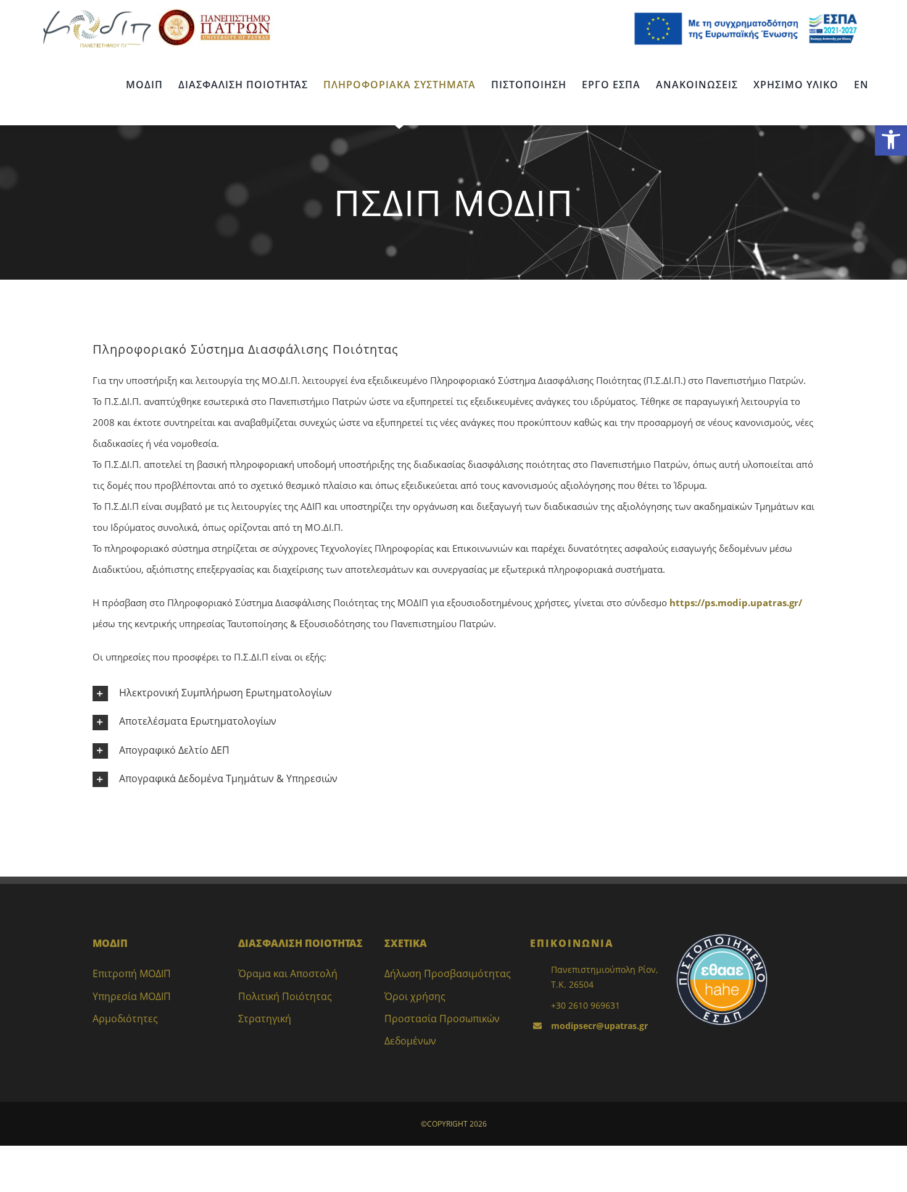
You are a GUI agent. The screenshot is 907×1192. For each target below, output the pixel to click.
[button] (891, 139)
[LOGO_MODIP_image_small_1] (96, 12)
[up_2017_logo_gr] (214, 12)
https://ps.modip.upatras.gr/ (735, 602)
